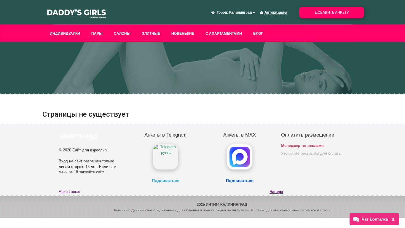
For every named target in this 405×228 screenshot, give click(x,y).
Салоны (122, 33)
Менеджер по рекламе (302, 145)
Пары (97, 33)
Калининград (240, 12)
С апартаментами (223, 33)
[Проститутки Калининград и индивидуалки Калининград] (76, 13)
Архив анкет (70, 191)
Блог (258, 33)
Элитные (151, 33)
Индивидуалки (65, 33)
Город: (222, 12)
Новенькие (182, 33)
